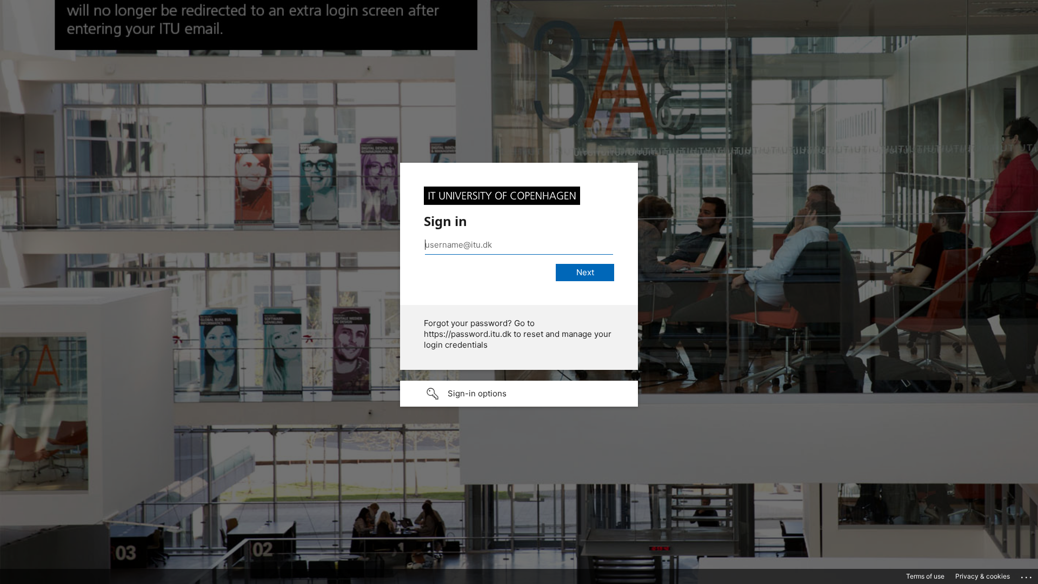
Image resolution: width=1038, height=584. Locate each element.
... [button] (1027, 574)
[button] (519, 394)
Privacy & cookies (982, 576)
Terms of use (925, 576)
